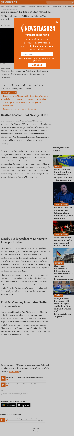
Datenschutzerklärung (48, 58)
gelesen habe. (37, 61)
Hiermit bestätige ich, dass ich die (31, 58)
